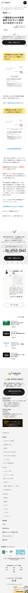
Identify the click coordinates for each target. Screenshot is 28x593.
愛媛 (14, 571)
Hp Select (6, 508)
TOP (2, 7)
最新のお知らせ (12, 102)
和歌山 (21, 569)
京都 (14, 567)
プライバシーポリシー (7, 536)
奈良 (14, 569)
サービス (4, 467)
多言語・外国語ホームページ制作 (11, 486)
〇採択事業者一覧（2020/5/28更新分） (13, 206)
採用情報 (4, 520)
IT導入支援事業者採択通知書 (14, 148)
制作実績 (5, 497)
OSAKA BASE (6, 398)
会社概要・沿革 (7, 444)
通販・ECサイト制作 (8, 478)
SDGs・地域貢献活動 (8, 463)
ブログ (6, 7)
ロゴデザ (5, 505)
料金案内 (5, 501)
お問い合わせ (5, 528)
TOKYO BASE (6, 409)
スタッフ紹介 (6, 459)
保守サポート (6, 482)
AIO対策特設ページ (8, 489)
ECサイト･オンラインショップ (15, 7)
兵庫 (21, 567)
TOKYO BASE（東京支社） (10, 455)
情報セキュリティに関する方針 (10, 532)
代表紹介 (5, 448)
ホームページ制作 (7, 471)
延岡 (7, 569)
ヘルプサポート (7, 516)
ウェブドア (5, 411)
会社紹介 (4, 437)
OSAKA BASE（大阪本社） (10, 452)
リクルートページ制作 (8, 474)
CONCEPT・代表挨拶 (8, 440)
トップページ (5, 432)
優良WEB (4, 539)
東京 (7, 567)
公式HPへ (16, 211)
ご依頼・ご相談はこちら (14, 42)
